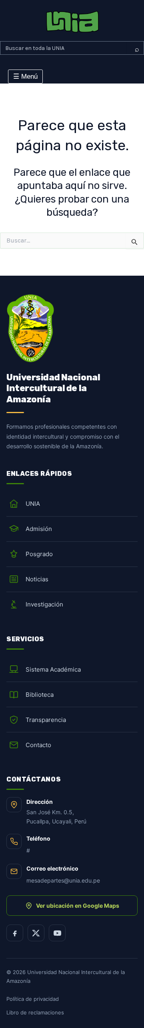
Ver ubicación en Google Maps (77, 905)
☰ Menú (25, 76)
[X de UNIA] (36, 933)
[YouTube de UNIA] (57, 933)
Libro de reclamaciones (35, 1012)
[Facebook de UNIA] (14, 933)
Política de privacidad (32, 999)
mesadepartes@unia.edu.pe (63, 880)
